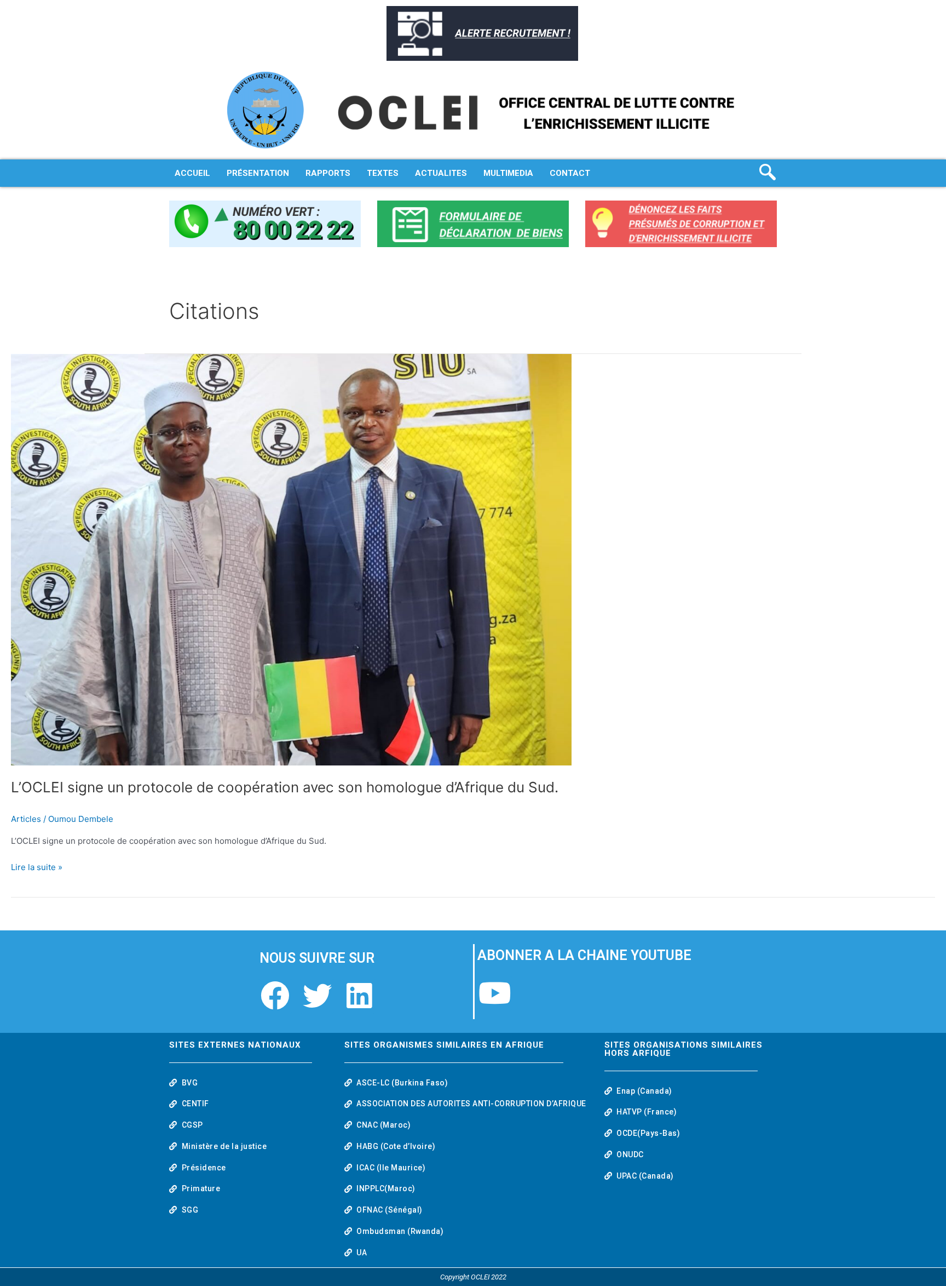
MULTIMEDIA (508, 173)
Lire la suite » (36, 866)
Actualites (441, 173)
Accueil (192, 173)
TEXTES (383, 173)
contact (570, 173)
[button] (770, 173)
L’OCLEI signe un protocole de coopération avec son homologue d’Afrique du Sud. (284, 787)
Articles (26, 819)
